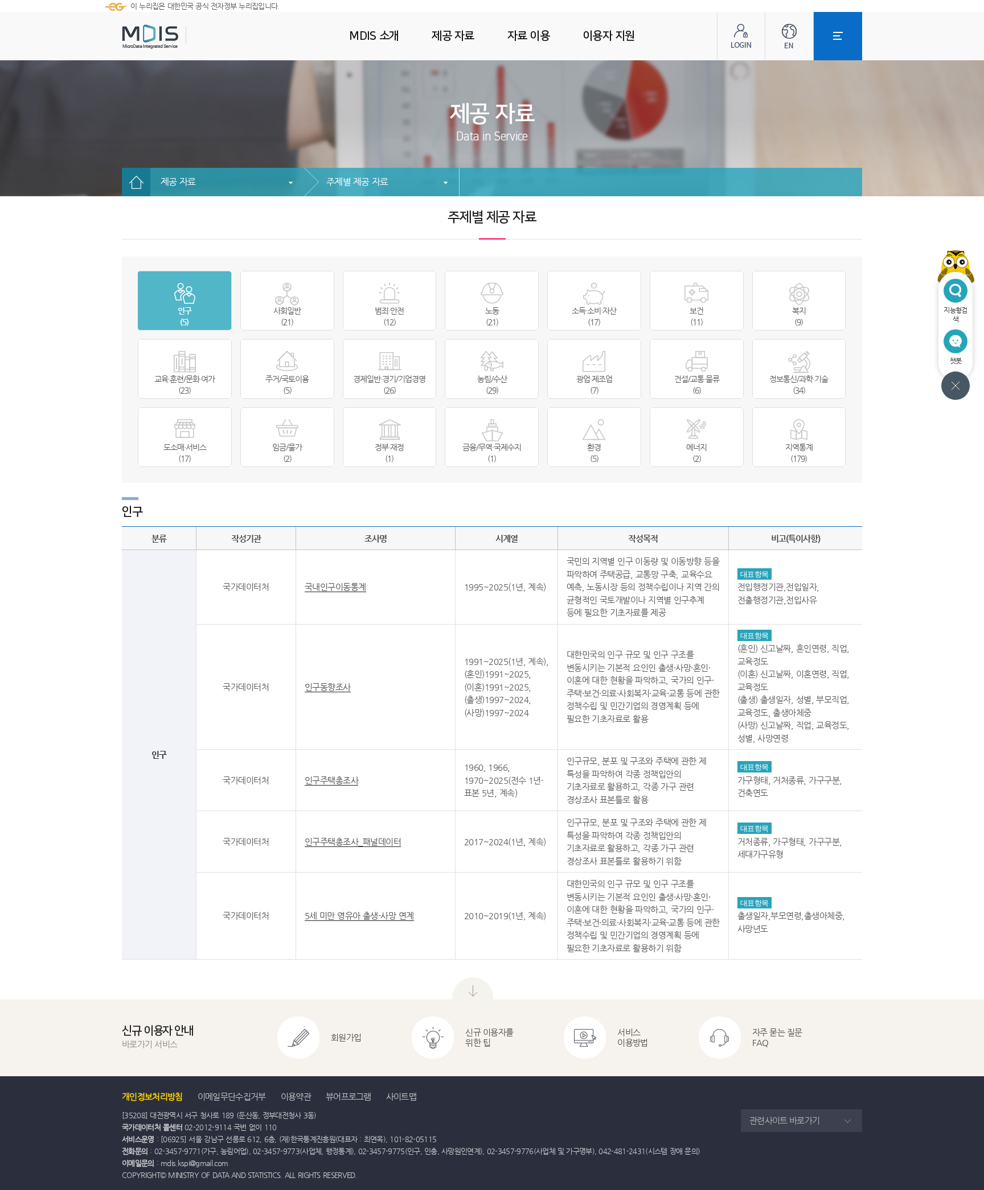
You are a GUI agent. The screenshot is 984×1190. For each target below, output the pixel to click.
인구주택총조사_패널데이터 (353, 841)
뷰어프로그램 (348, 1096)
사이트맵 (401, 1096)
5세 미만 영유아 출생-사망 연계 (359, 915)
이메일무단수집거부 (232, 1096)
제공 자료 (178, 181)
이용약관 (296, 1096)
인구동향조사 (328, 687)
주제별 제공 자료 (357, 181)
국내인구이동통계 (335, 587)
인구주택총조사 (332, 780)
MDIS (179, 36)
